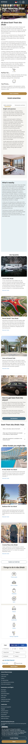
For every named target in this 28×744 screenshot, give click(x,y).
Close (14, 741)
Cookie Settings (14, 738)
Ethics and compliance (6, 684)
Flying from (6, 652)
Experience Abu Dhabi (5, 699)
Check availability (14, 14)
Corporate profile (4, 674)
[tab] (5, 645)
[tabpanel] (14, 141)
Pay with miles (19, 663)
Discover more (5, 290)
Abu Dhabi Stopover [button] (9, 660)
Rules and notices (4, 718)
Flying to (17, 652)
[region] (14, 735)
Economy (21, 648)
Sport (14, 602)
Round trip (6, 648)
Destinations (3, 691)
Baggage (3, 708)
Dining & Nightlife (14, 636)
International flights (5, 693)
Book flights (3, 689)
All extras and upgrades (6, 707)
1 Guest (14, 648)
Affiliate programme (5, 716)
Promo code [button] (5, 663)
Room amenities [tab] (8, 105)
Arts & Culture (14, 585)
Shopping (14, 593)
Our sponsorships (4, 680)
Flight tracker (4, 695)
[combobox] (7, 649)
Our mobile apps (4, 712)
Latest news (3, 676)
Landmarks (14, 620)
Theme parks (14, 577)
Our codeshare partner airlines (7, 682)
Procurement (4, 714)
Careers (2, 678)
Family (14, 628)
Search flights (14, 666)
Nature (14, 611)
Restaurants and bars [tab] (20, 105)
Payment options (4, 710)
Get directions (14, 418)
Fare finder (3, 697)
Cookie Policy (23, 732)
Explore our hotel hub (14, 562)
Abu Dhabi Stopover (5, 701)
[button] (16, 2)
